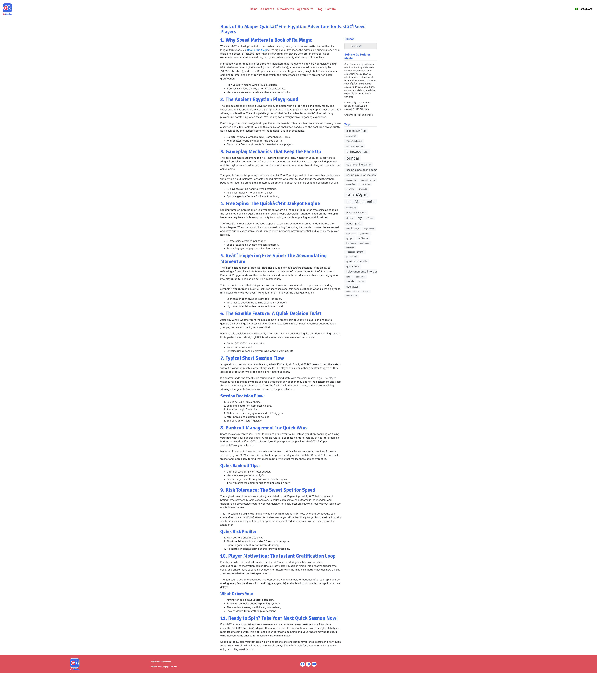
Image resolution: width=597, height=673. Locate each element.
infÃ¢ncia (363, 238)
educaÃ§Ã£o (353, 223)
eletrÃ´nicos (352, 228)
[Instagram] (308, 664)
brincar (352, 158)
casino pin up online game (362, 175)
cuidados (351, 207)
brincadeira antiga (354, 146)
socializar (352, 286)
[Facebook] (302, 664)
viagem (366, 292)
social (361, 281)
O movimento (285, 9)
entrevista (350, 233)
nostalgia (350, 248)
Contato (330, 9)
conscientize (365, 184)
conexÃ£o (350, 184)
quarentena (352, 266)
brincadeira (354, 141)
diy (359, 218)
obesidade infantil (355, 252)
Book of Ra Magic (257, 49)
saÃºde (350, 281)
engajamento (369, 229)
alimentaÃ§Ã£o (356, 130)
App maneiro (305, 9)
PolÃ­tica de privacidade (161, 662)
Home (253, 9)
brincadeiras (357, 151)
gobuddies (364, 233)
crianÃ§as (357, 194)
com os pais (351, 180)
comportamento (368, 180)
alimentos (351, 136)
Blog (319, 9)
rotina (349, 277)
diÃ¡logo (369, 218)
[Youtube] (314, 664)
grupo (349, 238)
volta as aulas (351, 296)
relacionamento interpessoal (364, 271)
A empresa (267, 9)
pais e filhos (351, 256)
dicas (349, 218)
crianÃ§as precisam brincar (368, 202)
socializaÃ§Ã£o (352, 292)
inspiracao (351, 243)
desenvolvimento (356, 212)
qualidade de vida (356, 261)
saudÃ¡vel (360, 277)
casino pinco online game (361, 169)
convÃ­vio (350, 189)
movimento (364, 243)
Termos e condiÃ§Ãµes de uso (164, 667)
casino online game (358, 164)
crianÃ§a (363, 189)
